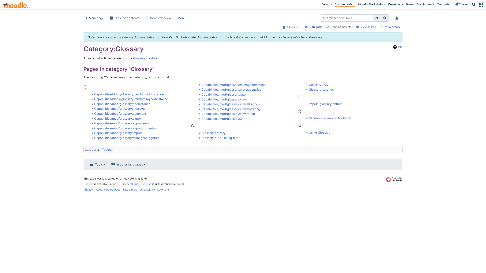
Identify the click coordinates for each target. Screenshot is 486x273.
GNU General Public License (134, 184)
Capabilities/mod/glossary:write (224, 119)
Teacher (108, 149)
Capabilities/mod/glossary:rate (223, 94)
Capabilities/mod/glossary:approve (119, 109)
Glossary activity (213, 133)
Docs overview (160, 18)
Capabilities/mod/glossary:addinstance (122, 104)
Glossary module (145, 58)
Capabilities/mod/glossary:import (118, 133)
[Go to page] (377, 18)
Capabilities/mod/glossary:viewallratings (230, 104)
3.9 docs (291, 27)
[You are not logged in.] (397, 18)
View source (368, 26)
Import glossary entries (325, 104)
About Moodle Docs (108, 189)
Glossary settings (321, 89)
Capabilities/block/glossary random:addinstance (129, 94)
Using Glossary (320, 132)
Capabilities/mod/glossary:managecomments (233, 85)
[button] (480, 4)
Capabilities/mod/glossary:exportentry (122, 123)
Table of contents (126, 18)
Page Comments (341, 26)
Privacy (88, 189)
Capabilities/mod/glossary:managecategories (126, 138)
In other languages (129, 164)
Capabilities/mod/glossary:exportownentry (125, 128)
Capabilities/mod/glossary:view (224, 99)
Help (399, 47)
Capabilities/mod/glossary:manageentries (231, 89)
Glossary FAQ (318, 85)
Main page (96, 18)
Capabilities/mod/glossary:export (118, 118)
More (181, 18)
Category (315, 26)
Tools (99, 164)
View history (392, 26)
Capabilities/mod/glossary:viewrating (228, 114)
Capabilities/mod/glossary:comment (120, 113)
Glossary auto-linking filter (220, 138)
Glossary (315, 37)
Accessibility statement (154, 189)
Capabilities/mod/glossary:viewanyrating (230, 109)
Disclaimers (130, 189)
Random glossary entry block (330, 118)
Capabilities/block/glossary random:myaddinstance (131, 99)
